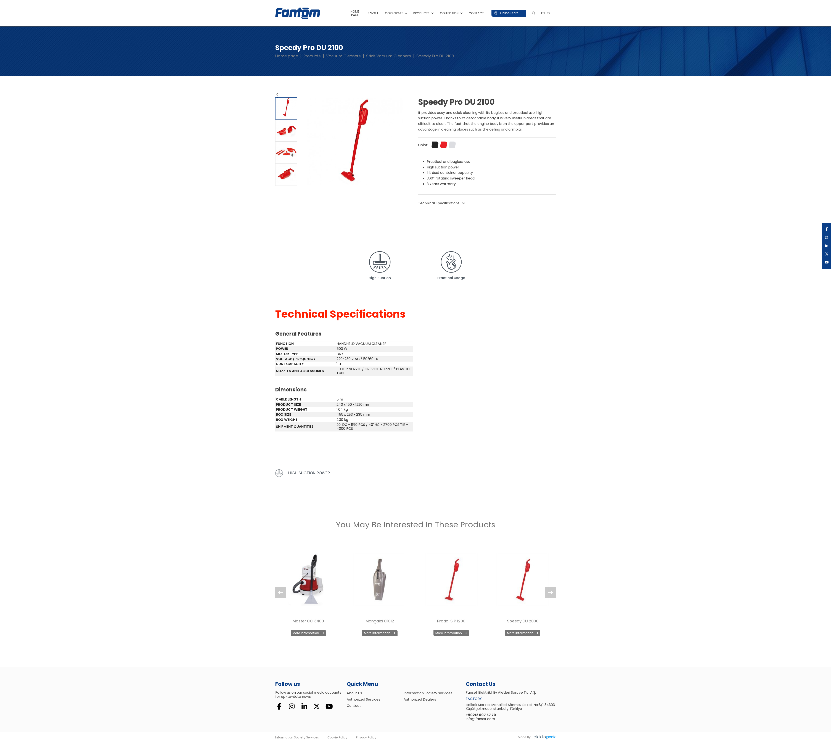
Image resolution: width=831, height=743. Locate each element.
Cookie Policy (337, 737)
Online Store (509, 13)
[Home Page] (297, 13)
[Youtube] (827, 262)
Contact (476, 13)
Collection (449, 13)
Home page (286, 56)
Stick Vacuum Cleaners (388, 56)
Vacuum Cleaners (343, 56)
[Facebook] (827, 229)
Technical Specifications (439, 203)
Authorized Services (363, 699)
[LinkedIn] (827, 246)
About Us (354, 693)
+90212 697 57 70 (481, 714)
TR (549, 13)
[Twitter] (827, 254)
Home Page (355, 13)
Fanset (373, 13)
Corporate (394, 13)
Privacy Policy (366, 737)
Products (421, 13)
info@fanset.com (480, 718)
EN (543, 13)
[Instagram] (827, 237)
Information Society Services (428, 693)
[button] (286, 94)
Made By (524, 737)
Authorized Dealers (420, 699)
